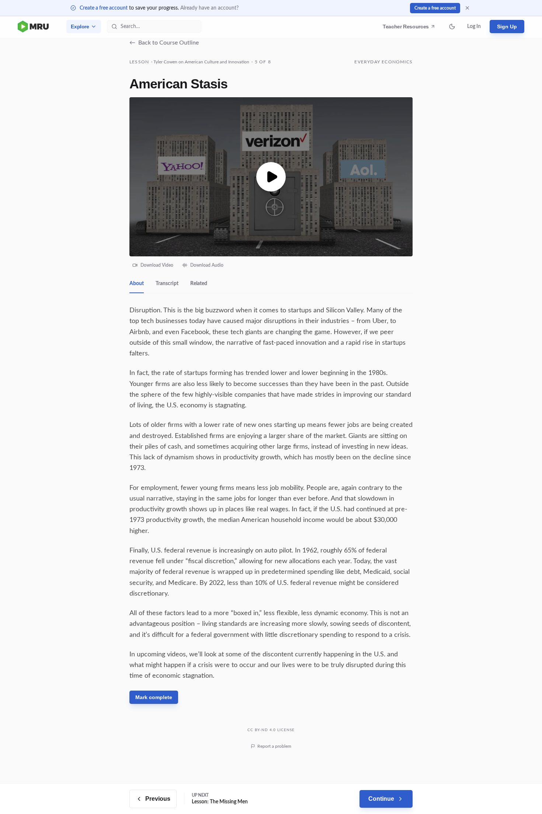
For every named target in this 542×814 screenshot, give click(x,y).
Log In (474, 26)
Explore (80, 26)
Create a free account (104, 8)
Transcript (167, 283)
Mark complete (153, 697)
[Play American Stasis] (271, 176)
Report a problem (274, 746)
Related (198, 283)
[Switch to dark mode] (452, 26)
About (136, 283)
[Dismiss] (467, 8)
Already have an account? (209, 8)
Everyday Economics (383, 62)
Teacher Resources (406, 28)
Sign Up (507, 26)
